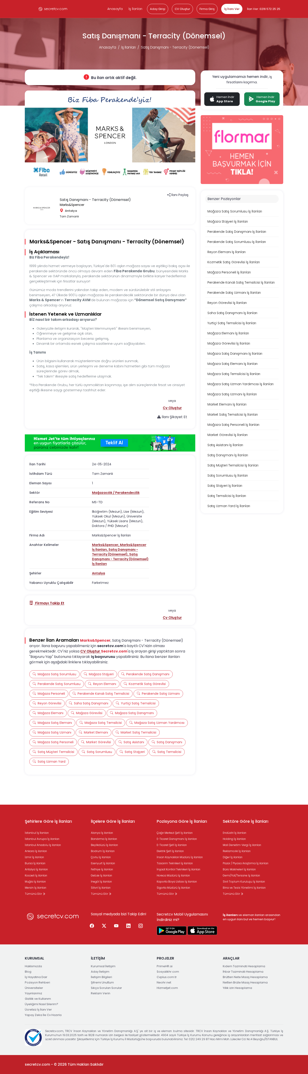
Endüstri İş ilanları (234, 833)
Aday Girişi (157, 9)
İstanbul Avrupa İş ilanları (42, 839)
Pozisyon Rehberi (37, 982)
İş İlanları (135, 9)
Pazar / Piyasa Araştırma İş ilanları (245, 863)
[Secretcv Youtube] (116, 926)
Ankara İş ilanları (36, 851)
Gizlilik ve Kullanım (38, 999)
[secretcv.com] (53, 8)
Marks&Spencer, (106, 545)
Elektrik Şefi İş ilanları (170, 851)
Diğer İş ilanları (232, 857)
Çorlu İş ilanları (101, 857)
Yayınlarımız (33, 993)
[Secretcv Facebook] (92, 926)
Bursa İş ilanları (35, 863)
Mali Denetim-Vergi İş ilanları (242, 845)
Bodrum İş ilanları (103, 851)
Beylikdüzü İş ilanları (104, 845)
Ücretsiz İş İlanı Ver (38, 1009)
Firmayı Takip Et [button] (49, 603)
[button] (172, 407)
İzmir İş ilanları (34, 857)
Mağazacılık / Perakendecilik (116, 492)
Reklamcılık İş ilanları (237, 851)
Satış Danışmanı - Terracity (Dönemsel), (115, 552)
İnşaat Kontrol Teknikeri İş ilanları (178, 869)
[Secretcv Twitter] (104, 926)
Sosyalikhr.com (168, 971)
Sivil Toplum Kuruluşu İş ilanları (244, 881)
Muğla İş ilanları (35, 881)
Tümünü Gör (34, 894)
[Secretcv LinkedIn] (128, 926)
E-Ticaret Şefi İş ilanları (172, 845)
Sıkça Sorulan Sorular (106, 988)
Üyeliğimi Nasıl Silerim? (41, 1004)
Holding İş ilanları (234, 839)
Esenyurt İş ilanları (103, 863)
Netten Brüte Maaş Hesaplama (245, 982)
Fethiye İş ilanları (102, 869)
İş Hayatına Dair (36, 977)
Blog (28, 971)
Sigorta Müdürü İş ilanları (173, 888)
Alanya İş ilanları (102, 833)
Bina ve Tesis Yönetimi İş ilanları (244, 888)
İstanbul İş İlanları (37, 833)
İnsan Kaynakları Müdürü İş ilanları (180, 857)
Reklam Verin (100, 993)
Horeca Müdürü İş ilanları (173, 875)
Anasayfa (115, 9)
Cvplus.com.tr (167, 977)
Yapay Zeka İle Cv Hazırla (43, 1015)
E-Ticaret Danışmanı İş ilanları (177, 839)
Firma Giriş (207, 9)
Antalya (98, 573)
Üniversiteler (34, 988)
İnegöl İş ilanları (101, 881)
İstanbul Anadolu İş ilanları (43, 845)
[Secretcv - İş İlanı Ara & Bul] (171, 930)
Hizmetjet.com (167, 988)
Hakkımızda (33, 966)
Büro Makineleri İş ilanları (239, 869)
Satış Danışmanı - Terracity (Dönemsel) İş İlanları (120, 559)
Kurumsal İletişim (103, 966)
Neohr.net (164, 982)
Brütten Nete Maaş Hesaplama (245, 977)
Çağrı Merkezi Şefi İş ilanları (175, 833)
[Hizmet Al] (110, 443)
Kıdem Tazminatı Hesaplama (244, 966)
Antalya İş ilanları (36, 869)
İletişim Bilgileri (101, 977)
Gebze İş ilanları (101, 875)
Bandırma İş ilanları (104, 839)
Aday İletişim (100, 971)
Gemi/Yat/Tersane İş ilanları (241, 875)
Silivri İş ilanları (100, 888)
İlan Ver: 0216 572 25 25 (263, 9)
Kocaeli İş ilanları (36, 875)
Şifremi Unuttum (102, 982)
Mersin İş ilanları (35, 888)
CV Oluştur (182, 9)
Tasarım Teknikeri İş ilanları (175, 863)
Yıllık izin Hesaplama (237, 988)
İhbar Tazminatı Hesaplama (243, 971)
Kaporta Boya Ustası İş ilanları (177, 881)
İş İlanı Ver (231, 9)
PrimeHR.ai (164, 966)
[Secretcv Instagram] (140, 926)
